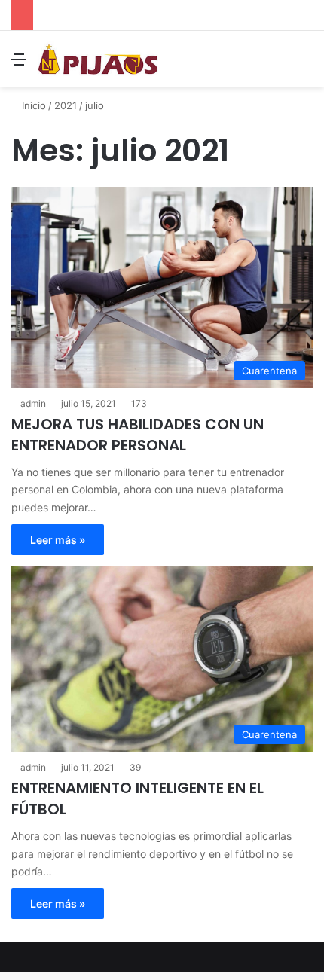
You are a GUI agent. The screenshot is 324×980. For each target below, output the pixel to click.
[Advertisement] (162, 256)
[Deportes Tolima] (98, 58)
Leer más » (57, 539)
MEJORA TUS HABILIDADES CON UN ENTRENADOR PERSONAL (137, 435)
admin (33, 767)
